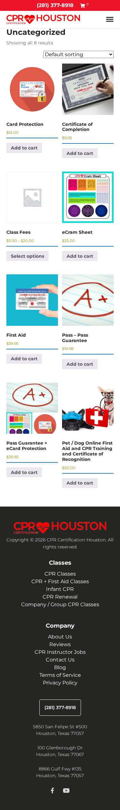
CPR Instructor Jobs (60, 652)
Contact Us (60, 660)
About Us (60, 637)
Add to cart (24, 148)
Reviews (60, 644)
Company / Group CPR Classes (60, 604)
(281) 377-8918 (55, 5)
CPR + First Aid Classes (60, 581)
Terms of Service (60, 675)
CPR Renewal (60, 597)
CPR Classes (60, 574)
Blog (60, 667)
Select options (27, 256)
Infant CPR (60, 589)
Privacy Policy (60, 683)
